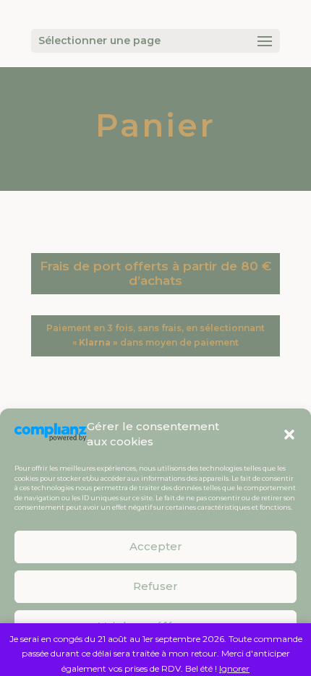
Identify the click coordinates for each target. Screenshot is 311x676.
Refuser (155, 586)
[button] (289, 434)
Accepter (155, 546)
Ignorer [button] (234, 668)
